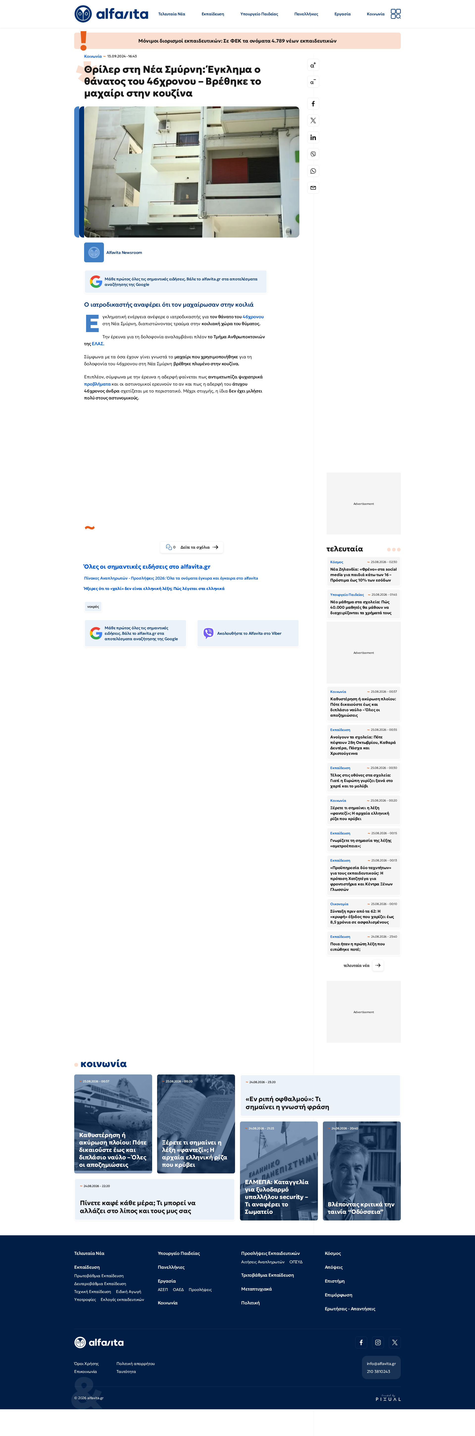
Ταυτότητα (126, 1371)
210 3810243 (378, 1371)
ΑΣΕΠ (163, 1289)
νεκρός (93, 606)
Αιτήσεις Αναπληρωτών (263, 1261)
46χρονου (253, 316)
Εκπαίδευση (213, 13)
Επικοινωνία (85, 1371)
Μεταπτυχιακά (256, 1289)
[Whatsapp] (313, 171)
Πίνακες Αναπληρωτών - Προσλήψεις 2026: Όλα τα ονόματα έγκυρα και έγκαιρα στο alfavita (171, 578)
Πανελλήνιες (306, 13)
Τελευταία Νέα (171, 13)
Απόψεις (334, 1267)
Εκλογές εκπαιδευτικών (122, 1299)
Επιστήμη (335, 1281)
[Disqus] (195, 727)
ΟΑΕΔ (178, 1289)
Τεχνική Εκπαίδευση (92, 1291)
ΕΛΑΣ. (98, 343)
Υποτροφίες (85, 1299)
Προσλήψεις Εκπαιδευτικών (270, 1253)
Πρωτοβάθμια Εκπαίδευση (98, 1275)
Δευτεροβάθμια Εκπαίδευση (100, 1283)
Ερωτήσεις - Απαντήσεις (350, 1309)
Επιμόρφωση (338, 1295)
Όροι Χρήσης (86, 1363)
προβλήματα (97, 384)
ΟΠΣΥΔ (296, 1261)
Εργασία (342, 13)
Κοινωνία (376, 13)
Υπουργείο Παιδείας (259, 13)
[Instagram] (378, 1342)
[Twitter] (313, 120)
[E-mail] (313, 188)
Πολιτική (250, 1303)
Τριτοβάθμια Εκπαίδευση (267, 1275)
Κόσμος (333, 1253)
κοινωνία (103, 1063)
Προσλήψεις (200, 1289)
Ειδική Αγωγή (128, 1291)
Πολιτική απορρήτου (136, 1363)
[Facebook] (313, 103)
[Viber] (313, 154)
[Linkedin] (313, 137)
